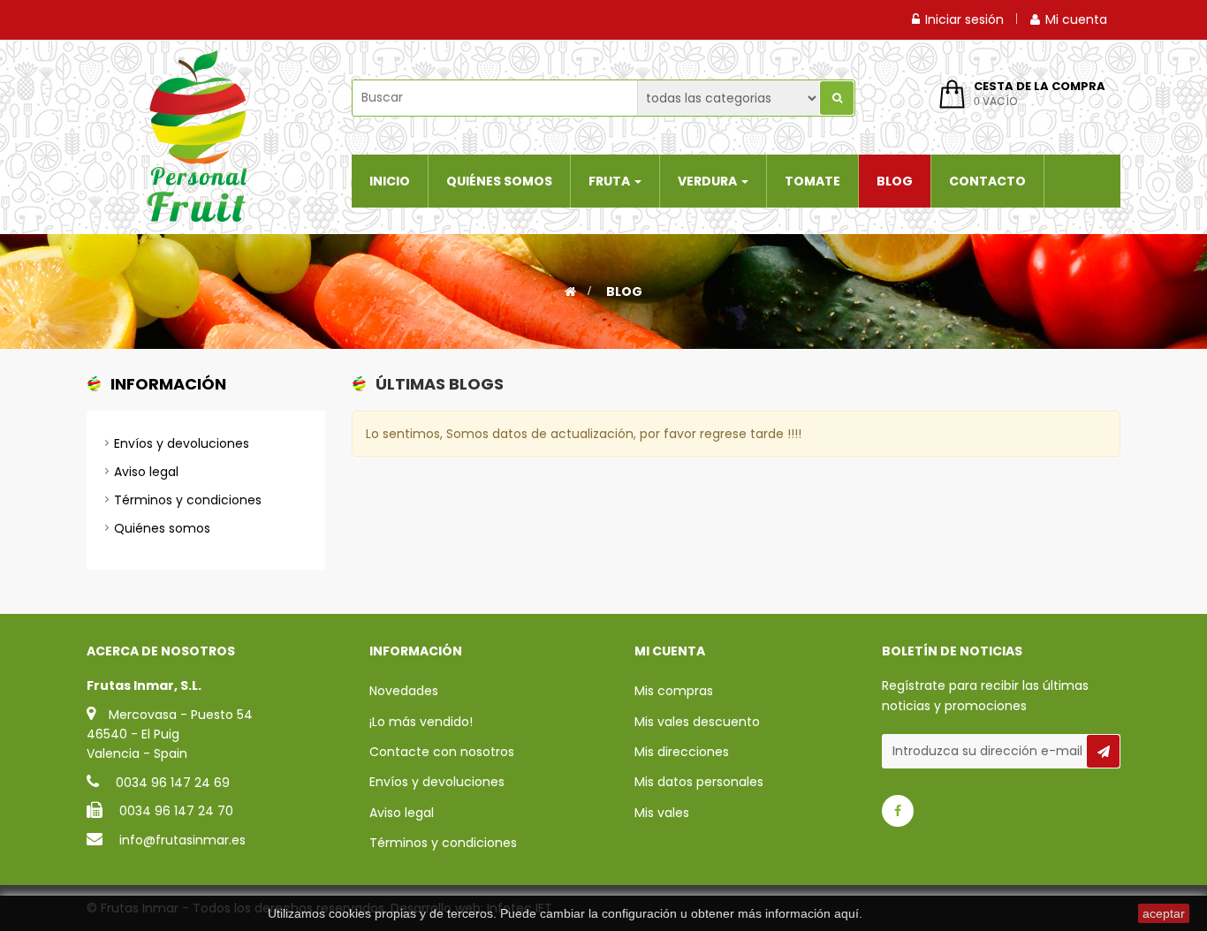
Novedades (403, 691)
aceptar (1163, 913)
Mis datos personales (698, 782)
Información (168, 384)
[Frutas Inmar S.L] (197, 136)
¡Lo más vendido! (421, 721)
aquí (846, 913)
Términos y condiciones (188, 500)
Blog (624, 291)
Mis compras (673, 691)
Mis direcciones (681, 752)
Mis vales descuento (697, 721)
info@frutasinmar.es (182, 840)
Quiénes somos (162, 528)
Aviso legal (146, 472)
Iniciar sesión (964, 19)
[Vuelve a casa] (570, 291)
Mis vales (661, 812)
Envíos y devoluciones (181, 443)
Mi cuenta (1076, 19)
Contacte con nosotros (441, 752)
